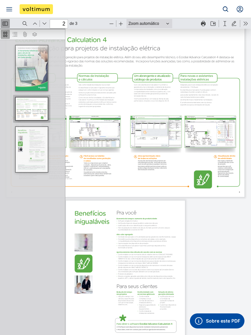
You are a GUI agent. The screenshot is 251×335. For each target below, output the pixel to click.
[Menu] (9, 9)
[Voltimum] (36, 9)
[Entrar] (240, 9)
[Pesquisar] (225, 9)
